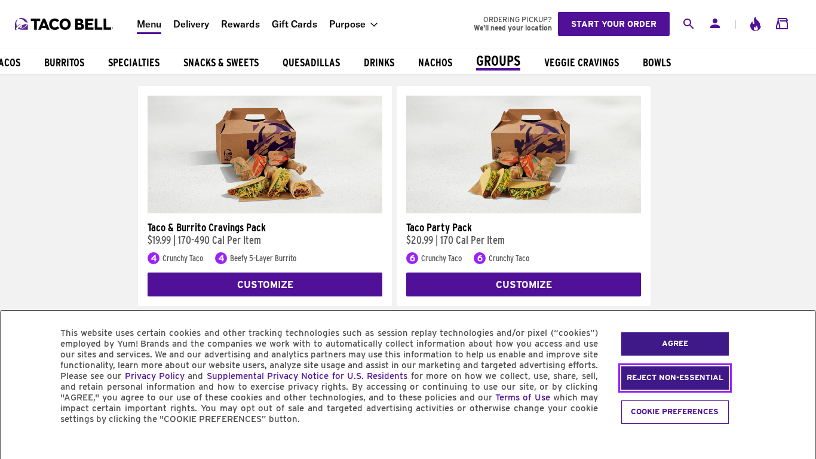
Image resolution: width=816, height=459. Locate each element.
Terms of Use (522, 397)
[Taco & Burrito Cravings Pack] (265, 210)
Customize (265, 284)
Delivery (191, 24)
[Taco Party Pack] (523, 210)
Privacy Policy (155, 376)
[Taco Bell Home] (65, 24)
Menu (149, 24)
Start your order (614, 24)
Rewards (240, 24)
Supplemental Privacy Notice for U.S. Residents (307, 376)
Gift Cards (294, 24)
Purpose (347, 24)
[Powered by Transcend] (20, 446)
